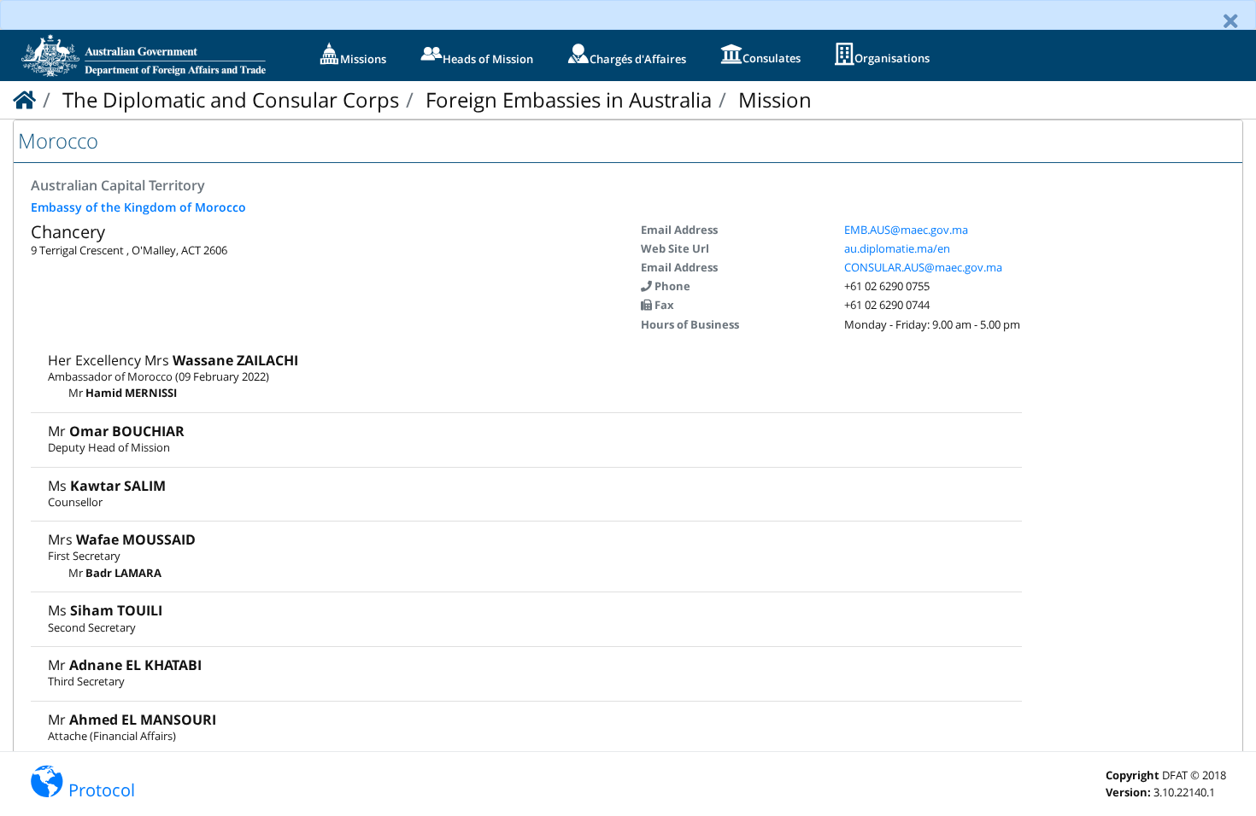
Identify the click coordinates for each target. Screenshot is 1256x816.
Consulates (771, 58)
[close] (1230, 21)
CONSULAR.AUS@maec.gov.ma (923, 267)
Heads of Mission (488, 59)
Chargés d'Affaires (638, 59)
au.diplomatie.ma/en (897, 248)
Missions (363, 59)
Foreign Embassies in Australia (569, 99)
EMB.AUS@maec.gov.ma (906, 229)
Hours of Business (690, 324)
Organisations (892, 58)
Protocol (101, 789)
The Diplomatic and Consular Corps (230, 99)
